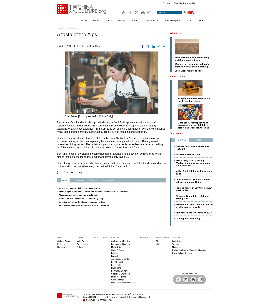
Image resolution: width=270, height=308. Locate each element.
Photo (189, 20)
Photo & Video (162, 237)
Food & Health (117, 262)
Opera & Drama (118, 250)
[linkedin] (153, 47)
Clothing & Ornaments (120, 274)
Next (73, 172)
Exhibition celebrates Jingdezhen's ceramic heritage (82, 202)
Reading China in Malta (188, 154)
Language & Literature (120, 244)
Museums (176, 247)
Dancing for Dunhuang (188, 218)
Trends (135, 20)
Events (108, 20)
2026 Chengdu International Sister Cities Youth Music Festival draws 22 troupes (94, 192)
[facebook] (142, 47)
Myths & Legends (118, 277)
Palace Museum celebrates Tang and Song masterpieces (84, 205)
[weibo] (158, 47)
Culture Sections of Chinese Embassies (189, 250)
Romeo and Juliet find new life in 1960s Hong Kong (81, 199)
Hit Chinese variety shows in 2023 (194, 212)
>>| (80, 172)
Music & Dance (117, 247)
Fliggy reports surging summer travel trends (78, 195)
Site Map (166, 3)
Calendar (81, 247)
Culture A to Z (151, 20)
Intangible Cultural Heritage (123, 283)
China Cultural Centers (182, 253)
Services (176, 237)
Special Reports (172, 20)
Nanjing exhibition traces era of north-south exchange (194, 99)
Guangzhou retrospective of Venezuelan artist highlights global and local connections (193, 125)
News (96, 20)
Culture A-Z (116, 237)
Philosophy (116, 265)
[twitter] (148, 47)
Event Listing (82, 244)
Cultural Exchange (65, 241)
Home (84, 20)
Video (201, 20)
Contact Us (190, 3)
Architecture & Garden (120, 259)
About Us (178, 3)
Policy (95, 237)
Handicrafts (116, 268)
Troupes (175, 244)
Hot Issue (71, 28)
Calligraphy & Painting (120, 241)
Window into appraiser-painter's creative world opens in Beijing (192, 65)
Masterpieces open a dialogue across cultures (79, 188)
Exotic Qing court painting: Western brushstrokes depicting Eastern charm (193, 163)
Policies (121, 20)
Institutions (176, 241)
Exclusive (61, 244)
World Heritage (117, 280)
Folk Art (114, 253)
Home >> (62, 28)
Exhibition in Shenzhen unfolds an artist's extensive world (194, 205)
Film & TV (115, 256)
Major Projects (83, 241)
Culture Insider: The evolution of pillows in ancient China (193, 180)
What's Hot (176, 33)
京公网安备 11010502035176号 (99, 300)
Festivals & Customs (119, 271)
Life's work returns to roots (189, 70)
